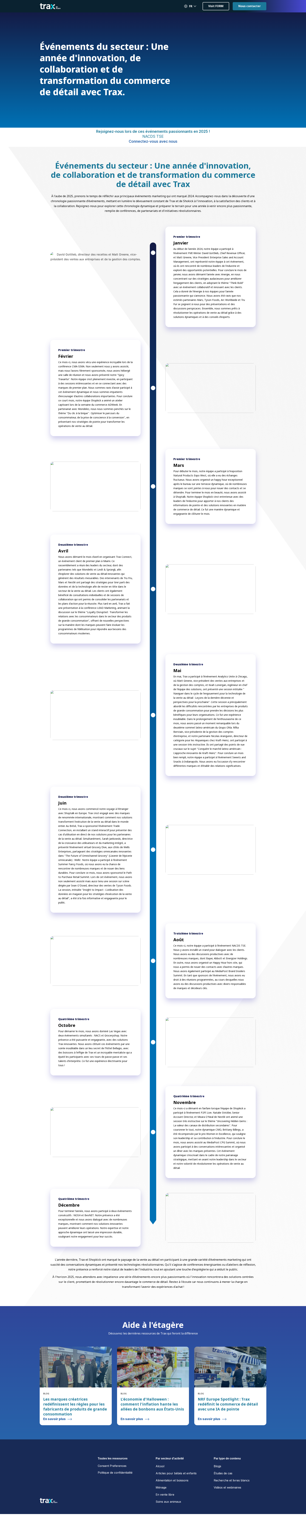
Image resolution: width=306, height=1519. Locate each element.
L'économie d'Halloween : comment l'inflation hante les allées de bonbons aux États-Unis (152, 1424)
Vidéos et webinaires (227, 1507)
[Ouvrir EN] (195, 6)
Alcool (160, 1486)
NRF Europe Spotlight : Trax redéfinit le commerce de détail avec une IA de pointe (228, 1424)
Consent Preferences (112, 1485)
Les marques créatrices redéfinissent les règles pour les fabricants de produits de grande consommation (75, 1426)
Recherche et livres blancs (232, 1500)
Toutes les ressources (113, 1478)
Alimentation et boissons (172, 1500)
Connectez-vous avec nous (153, 161)
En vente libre (165, 1514)
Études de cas (223, 1493)
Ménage (161, 1507)
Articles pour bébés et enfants (176, 1493)
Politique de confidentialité (115, 1492)
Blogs (217, 1486)
